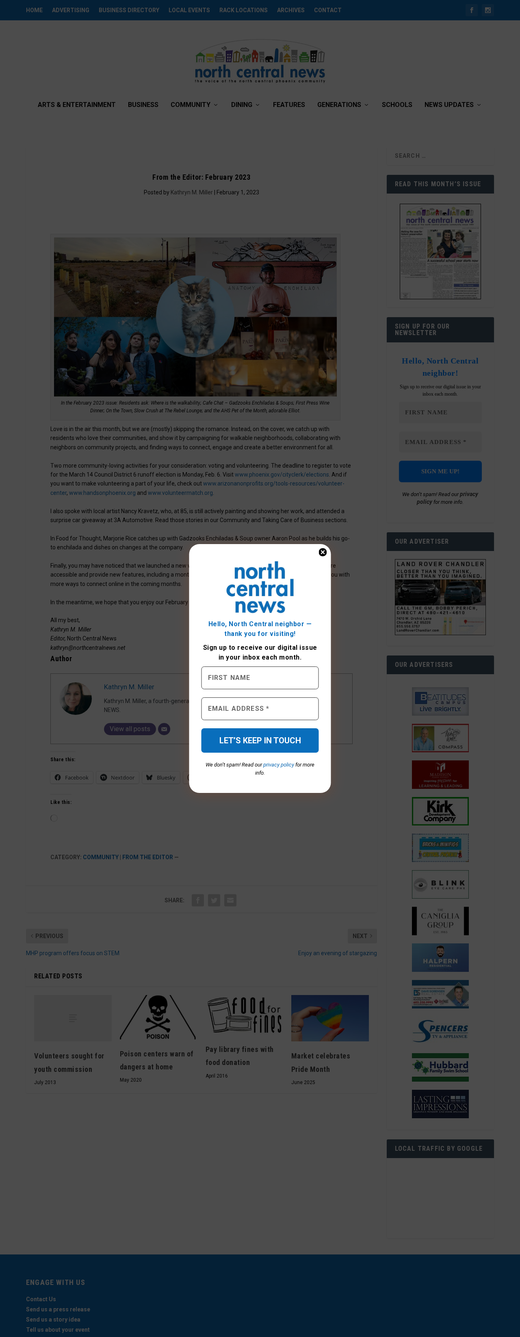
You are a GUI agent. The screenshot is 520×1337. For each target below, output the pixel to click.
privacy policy (278, 765)
